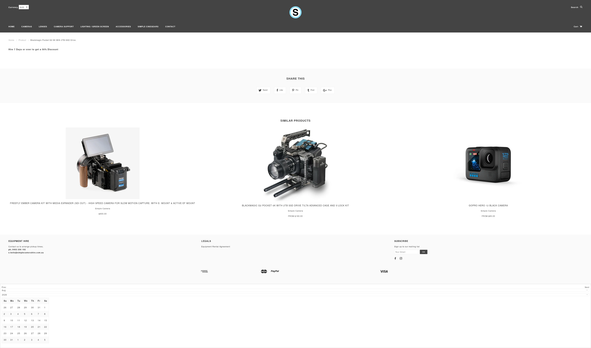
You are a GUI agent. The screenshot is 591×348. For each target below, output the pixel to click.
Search (575, 7)
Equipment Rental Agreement (215, 246)
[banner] (295, 12)
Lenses (43, 26)
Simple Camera (102, 208)
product (22, 40)
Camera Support (64, 26)
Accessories (123, 26)
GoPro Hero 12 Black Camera (488, 205)
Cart (576, 26)
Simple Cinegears (148, 26)
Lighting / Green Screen (94, 26)
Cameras (26, 26)
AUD (22, 7)
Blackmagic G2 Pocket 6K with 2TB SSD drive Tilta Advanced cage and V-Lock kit (295, 205)
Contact (170, 26)
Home (11, 26)
